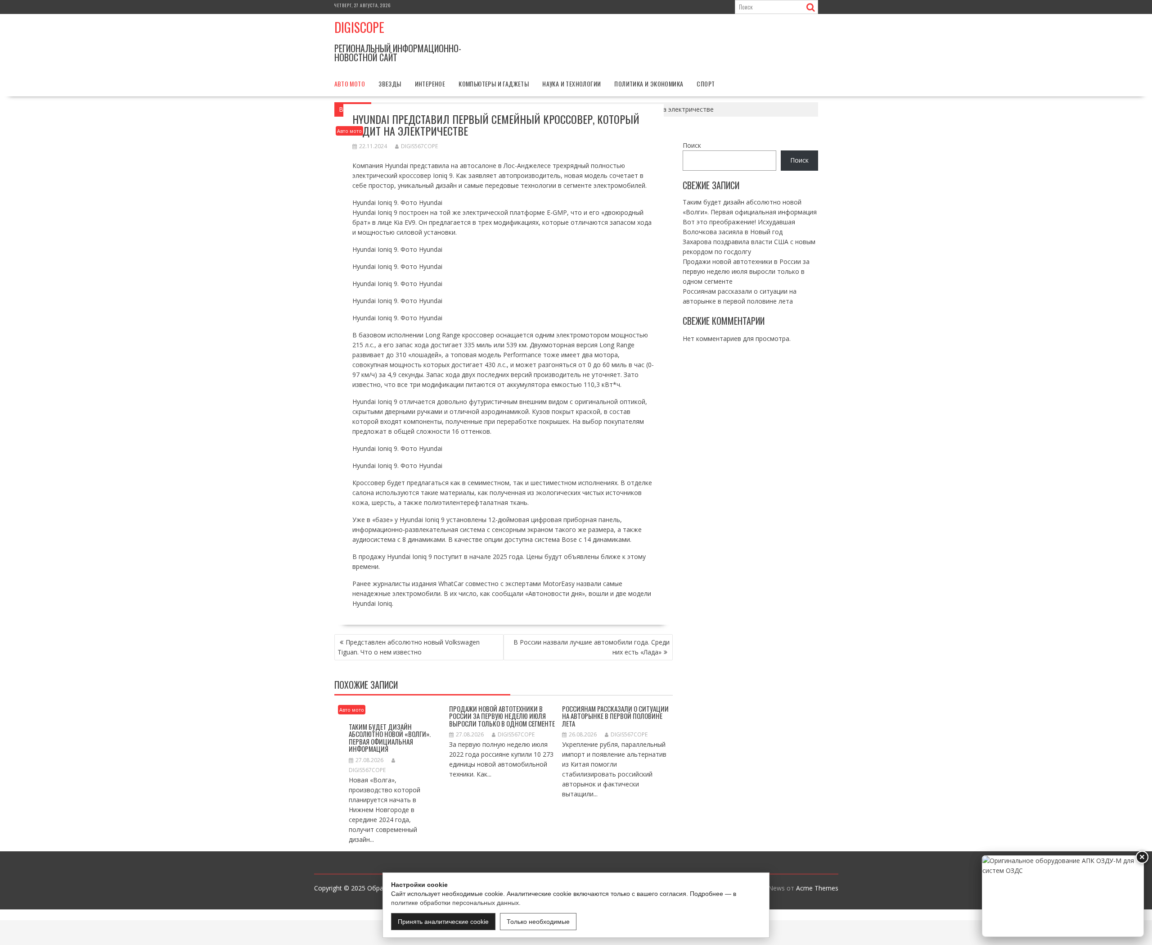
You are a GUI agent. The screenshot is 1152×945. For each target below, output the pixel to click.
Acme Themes (817, 888)
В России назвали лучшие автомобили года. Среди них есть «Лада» (591, 647)
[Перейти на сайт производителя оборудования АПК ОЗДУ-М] (1062, 896)
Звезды (389, 83)
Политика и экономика (648, 83)
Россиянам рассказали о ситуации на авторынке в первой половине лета (615, 716)
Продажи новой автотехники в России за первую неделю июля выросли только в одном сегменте (502, 716)
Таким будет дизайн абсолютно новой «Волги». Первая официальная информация (390, 738)
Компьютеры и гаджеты (494, 83)
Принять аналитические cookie (443, 921)
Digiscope (359, 27)
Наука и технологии (571, 83)
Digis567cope (419, 146)
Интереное (430, 83)
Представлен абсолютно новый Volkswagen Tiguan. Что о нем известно (409, 647)
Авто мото (349, 83)
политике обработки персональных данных (455, 902)
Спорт (706, 83)
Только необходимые (538, 921)
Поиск (692, 145)
